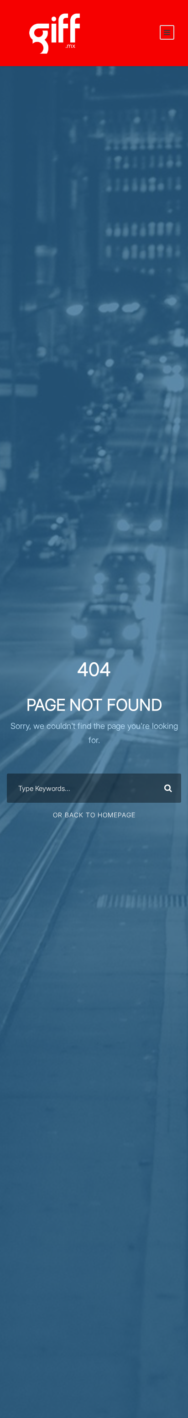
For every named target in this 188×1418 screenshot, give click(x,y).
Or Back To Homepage (94, 815)
